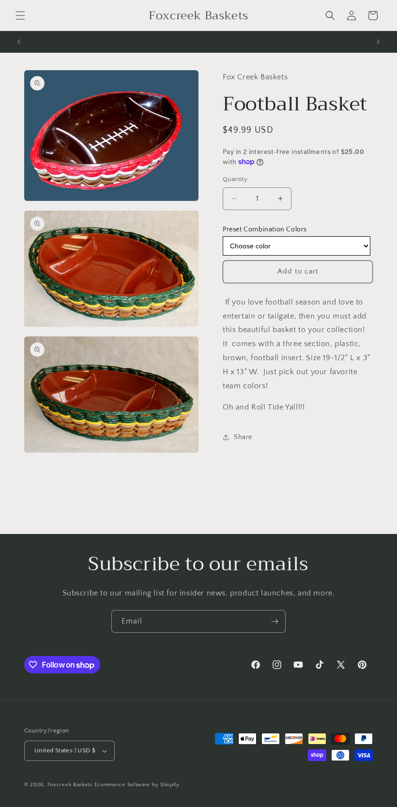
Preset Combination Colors (265, 229)
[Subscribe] (274, 621)
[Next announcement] (378, 41)
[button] (20, 15)
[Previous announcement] (19, 41)
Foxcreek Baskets (69, 785)
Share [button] (243, 437)
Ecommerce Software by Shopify (137, 785)
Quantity (235, 179)
